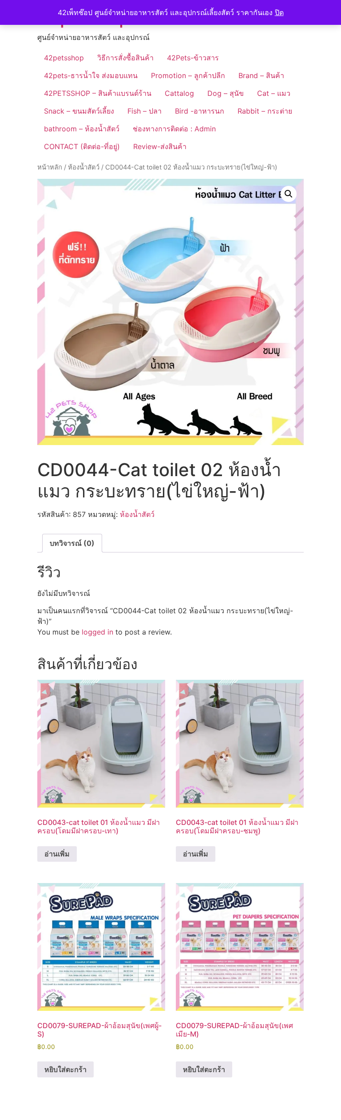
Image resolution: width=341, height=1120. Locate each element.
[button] (289, 194)
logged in (97, 631)
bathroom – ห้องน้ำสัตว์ (81, 128)
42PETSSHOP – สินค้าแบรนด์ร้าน (97, 93)
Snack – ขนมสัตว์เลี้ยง (79, 110)
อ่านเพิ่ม (57, 853)
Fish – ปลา (144, 110)
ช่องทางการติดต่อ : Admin (174, 128)
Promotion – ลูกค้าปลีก (188, 75)
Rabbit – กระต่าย (265, 110)
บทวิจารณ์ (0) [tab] (72, 543)
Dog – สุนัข (225, 93)
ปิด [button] (279, 12)
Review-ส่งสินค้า (159, 146)
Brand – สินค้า (261, 75)
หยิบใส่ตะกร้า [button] (65, 1069)
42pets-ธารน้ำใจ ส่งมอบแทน (91, 75)
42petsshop (64, 57)
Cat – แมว (273, 93)
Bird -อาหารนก (199, 110)
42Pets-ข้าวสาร (193, 57)
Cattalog (179, 93)
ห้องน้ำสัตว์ (83, 167)
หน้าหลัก (49, 167)
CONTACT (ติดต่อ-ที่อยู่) (82, 146)
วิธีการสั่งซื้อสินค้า (125, 57)
